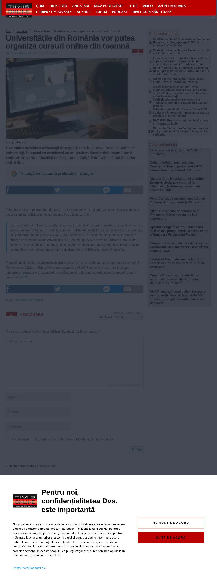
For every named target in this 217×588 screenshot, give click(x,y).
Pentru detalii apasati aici (29, 568)
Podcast (120, 12)
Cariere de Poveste (54, 12)
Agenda (84, 12)
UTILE (133, 6)
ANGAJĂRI (80, 6)
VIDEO (148, 6)
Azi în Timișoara (172, 6)
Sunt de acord (171, 537)
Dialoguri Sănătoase (152, 12)
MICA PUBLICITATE (109, 6)
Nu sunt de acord (171, 522)
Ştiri (40, 6)
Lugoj (101, 12)
